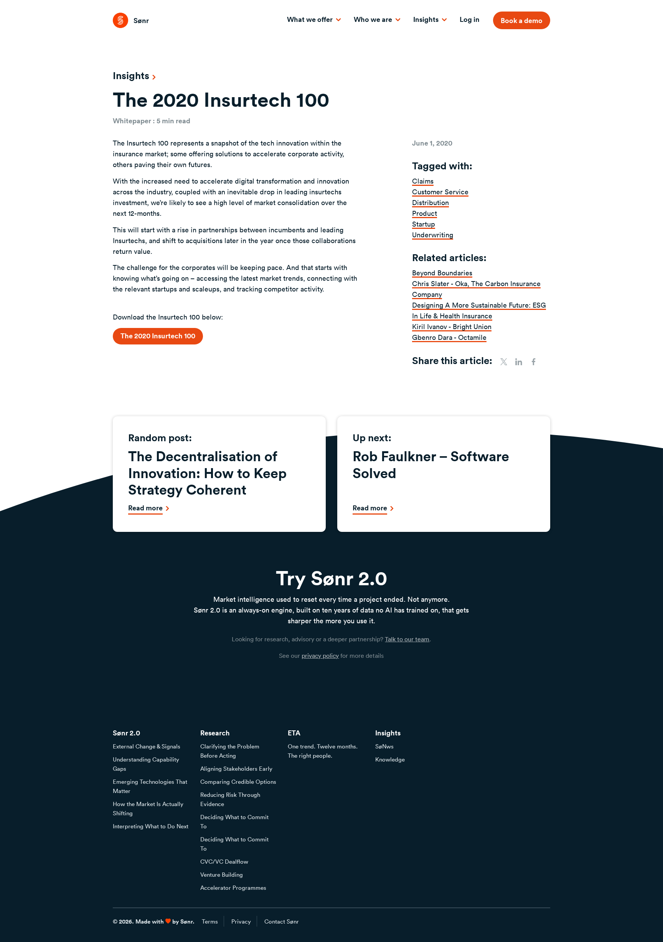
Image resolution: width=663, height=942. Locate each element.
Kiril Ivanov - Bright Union (451, 326)
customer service (440, 191)
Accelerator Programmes (233, 887)
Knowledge (390, 759)
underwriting (432, 234)
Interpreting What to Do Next (150, 826)
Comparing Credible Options (238, 781)
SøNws (384, 746)
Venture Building (221, 874)
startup (423, 223)
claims (423, 180)
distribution (430, 202)
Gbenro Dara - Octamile (449, 337)
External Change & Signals (146, 746)
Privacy (241, 921)
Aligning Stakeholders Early (236, 768)
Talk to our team (407, 639)
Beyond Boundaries (442, 272)
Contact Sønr (281, 921)
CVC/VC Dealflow (224, 861)
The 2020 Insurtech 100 (157, 335)
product (424, 213)
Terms (210, 921)
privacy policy (320, 655)
